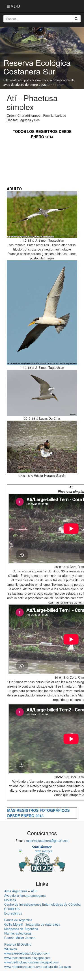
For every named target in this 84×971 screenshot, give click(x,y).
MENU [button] (15, 6)
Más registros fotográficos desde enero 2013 (38, 813)
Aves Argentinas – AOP (20, 891)
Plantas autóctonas (17, 933)
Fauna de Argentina (18, 920)
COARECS (11, 909)
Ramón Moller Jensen (19, 937)
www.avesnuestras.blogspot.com (27, 957)
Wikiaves (10, 949)
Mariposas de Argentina (21, 929)
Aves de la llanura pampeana (25, 895)
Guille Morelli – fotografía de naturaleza (32, 924)
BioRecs (10, 900)
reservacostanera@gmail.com (47, 840)
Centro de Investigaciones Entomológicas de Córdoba (42, 904)
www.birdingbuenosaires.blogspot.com (31, 962)
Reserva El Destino (17, 944)
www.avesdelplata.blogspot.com (27, 953)
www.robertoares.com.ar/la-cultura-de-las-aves (37, 966)
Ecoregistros (13, 913)
